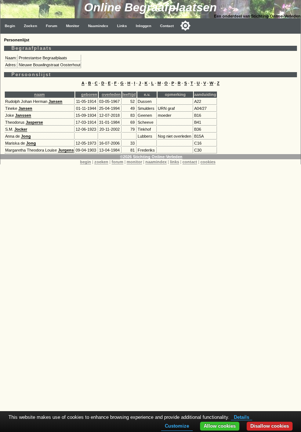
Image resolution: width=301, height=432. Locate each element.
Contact (167, 26)
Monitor (72, 26)
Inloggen (143, 26)
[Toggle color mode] (185, 25)
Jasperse (34, 122)
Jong (26, 136)
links (174, 162)
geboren (89, 94)
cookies (207, 162)
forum (117, 162)
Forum (51, 26)
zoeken (101, 162)
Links (122, 26)
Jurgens (66, 150)
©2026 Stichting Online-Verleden (151, 156)
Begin (10, 26)
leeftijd (129, 94)
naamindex (156, 162)
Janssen (23, 115)
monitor (134, 162)
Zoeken (30, 26)
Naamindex (98, 26)
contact (189, 162)
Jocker (20, 129)
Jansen (55, 101)
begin (85, 162)
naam (39, 94)
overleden (111, 94)
